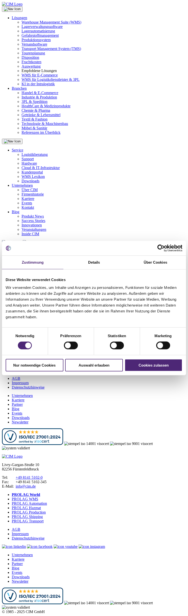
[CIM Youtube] (66, 546)
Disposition (30, 57)
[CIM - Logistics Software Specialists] (12, 4)
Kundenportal (32, 172)
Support (28, 159)
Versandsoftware (34, 44)
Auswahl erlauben (94, 365)
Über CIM (30, 190)
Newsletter (20, 422)
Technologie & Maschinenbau (45, 124)
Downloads (30, 181)
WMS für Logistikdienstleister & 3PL (51, 79)
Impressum (20, 383)
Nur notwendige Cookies (34, 365)
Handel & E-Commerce (40, 93)
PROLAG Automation (29, 503)
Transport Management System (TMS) (51, 49)
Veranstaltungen (34, 229)
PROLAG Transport (28, 521)
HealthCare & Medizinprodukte (46, 106)
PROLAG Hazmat (26, 508)
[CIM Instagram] (92, 546)
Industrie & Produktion (39, 97)
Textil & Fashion (34, 119)
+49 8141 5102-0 (29, 477)
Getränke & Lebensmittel (41, 115)
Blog (15, 212)
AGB (16, 378)
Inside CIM (30, 234)
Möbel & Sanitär (34, 128)
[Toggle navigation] (12, 9)
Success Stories (33, 221)
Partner (17, 404)
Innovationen (32, 225)
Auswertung (31, 66)
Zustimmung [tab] (33, 262)
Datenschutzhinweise (28, 387)
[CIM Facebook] (40, 546)
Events (27, 203)
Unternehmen (22, 185)
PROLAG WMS (25, 499)
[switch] (71, 345)
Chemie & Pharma (36, 110)
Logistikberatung (35, 154)
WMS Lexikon (33, 176)
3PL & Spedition (34, 101)
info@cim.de (26, 486)
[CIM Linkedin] (14, 546)
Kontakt (28, 207)
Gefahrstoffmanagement (40, 35)
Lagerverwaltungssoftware (42, 27)
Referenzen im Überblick (41, 132)
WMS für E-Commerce (40, 75)
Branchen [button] (19, 88)
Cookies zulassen (154, 365)
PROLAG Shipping (27, 517)
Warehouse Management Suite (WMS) (51, 22)
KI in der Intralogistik (38, 84)
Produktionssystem (36, 40)
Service (17, 150)
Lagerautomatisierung (38, 31)
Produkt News (33, 216)
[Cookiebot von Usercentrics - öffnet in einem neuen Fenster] (161, 248)
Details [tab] (94, 262)
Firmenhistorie (33, 194)
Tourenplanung (33, 53)
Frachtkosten (31, 62)
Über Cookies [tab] (155, 262)
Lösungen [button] (19, 18)
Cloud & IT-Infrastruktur (41, 168)
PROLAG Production (29, 512)
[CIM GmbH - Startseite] (12, 456)
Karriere (28, 199)
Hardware (29, 163)
